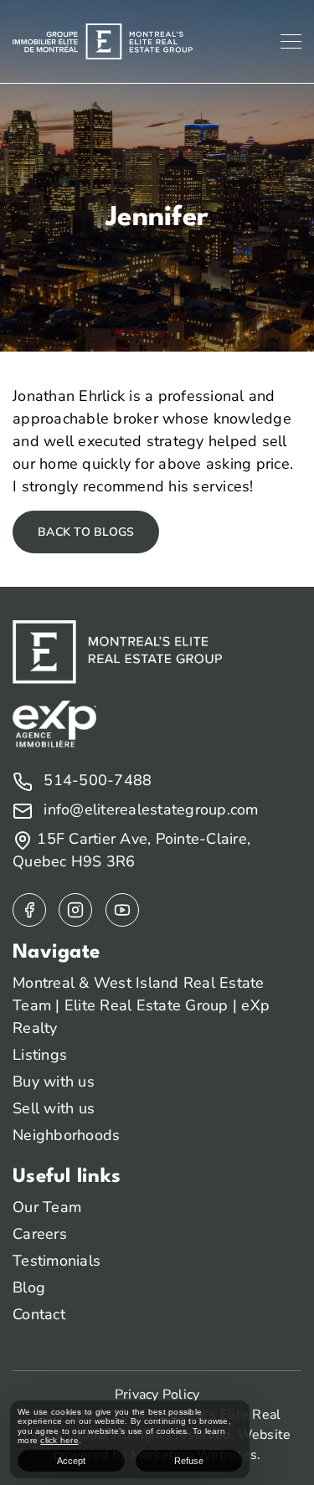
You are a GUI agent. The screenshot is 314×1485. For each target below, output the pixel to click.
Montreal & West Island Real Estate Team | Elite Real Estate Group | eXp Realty (141, 1005)
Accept (71, 1461)
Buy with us (54, 1081)
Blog (29, 1287)
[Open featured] (122, 910)
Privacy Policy (157, 1394)
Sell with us (54, 1108)
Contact (39, 1314)
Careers (40, 1234)
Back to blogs (86, 532)
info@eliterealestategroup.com (149, 809)
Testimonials (56, 1261)
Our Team (47, 1207)
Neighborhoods (66, 1135)
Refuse (188, 1461)
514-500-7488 (95, 780)
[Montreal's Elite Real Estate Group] (103, 39)
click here (59, 1440)
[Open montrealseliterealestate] (29, 910)
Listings (40, 1055)
